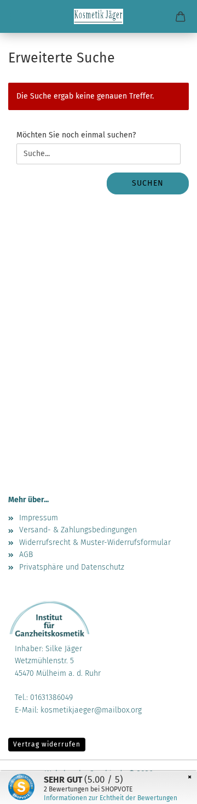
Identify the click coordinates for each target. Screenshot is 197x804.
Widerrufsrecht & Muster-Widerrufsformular (95, 542)
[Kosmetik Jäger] (98, 16)
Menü (16, 16)
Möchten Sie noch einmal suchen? (76, 135)
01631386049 (51, 697)
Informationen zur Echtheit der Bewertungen (110, 798)
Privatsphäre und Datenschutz (71, 567)
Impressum (38, 517)
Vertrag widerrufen (46, 744)
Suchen (148, 183)
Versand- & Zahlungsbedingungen (78, 530)
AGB (26, 554)
